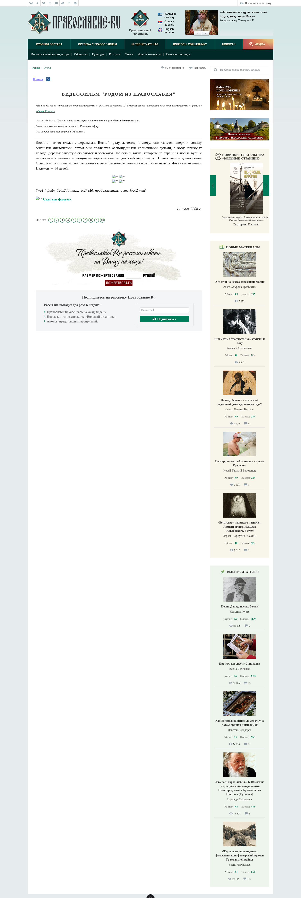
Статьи (47, 67)
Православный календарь (140, 32)
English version (169, 30)
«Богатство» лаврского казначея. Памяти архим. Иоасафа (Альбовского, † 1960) (239, 526)
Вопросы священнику (190, 44)
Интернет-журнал (144, 44)
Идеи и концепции (150, 54)
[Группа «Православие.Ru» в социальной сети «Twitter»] (44, 3)
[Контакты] (75, 3)
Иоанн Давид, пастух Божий (239, 606)
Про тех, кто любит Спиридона (239, 663)
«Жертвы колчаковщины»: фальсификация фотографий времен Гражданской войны (240, 855)
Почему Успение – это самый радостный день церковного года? (239, 402)
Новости (228, 44)
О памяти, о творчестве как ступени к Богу (239, 341)
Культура (98, 54)
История (114, 54)
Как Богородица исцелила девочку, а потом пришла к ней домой (239, 722)
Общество (81, 54)
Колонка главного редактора (50, 54)
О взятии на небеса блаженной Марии (240, 281)
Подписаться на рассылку (258, 3)
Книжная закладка (178, 54)
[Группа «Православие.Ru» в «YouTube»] (56, 3)
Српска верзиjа (169, 23)
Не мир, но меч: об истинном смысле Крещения (239, 463)
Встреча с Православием (97, 44)
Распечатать (200, 67)
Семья (129, 54)
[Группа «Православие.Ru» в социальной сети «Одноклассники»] (37, 3)
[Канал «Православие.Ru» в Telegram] (63, 3)
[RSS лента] (69, 3)
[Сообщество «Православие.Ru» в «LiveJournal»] (50, 3)
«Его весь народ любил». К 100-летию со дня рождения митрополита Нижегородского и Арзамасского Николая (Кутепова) (239, 788)
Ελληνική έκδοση (170, 15)
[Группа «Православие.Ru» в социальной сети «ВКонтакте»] (31, 3)
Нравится (38, 79)
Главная (36, 67)
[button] (198, 33)
